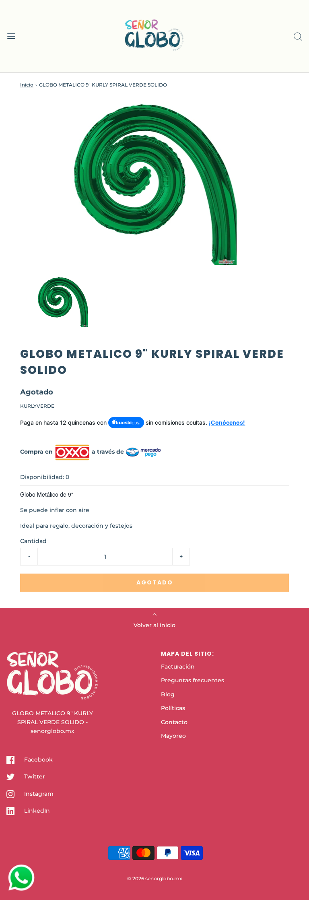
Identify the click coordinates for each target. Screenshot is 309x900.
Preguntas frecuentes (192, 680)
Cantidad (33, 541)
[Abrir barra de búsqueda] (298, 36)
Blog (168, 694)
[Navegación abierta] (11, 36)
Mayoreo (173, 735)
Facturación (178, 666)
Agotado (154, 582)
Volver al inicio (154, 625)
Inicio (26, 85)
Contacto (174, 722)
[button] (62, 301)
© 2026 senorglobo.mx (154, 878)
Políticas (173, 708)
